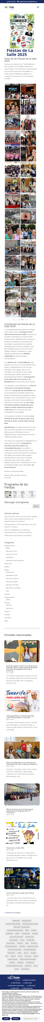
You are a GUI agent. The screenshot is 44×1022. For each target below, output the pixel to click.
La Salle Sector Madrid (29, 980)
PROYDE (9, 605)
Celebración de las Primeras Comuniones (18, 535)
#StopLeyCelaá (26, 921)
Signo (6, 621)
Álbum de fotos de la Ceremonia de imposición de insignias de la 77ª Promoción (19, 811)
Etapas (6, 570)
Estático (7, 567)
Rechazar (15, 1018)
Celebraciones (29, 937)
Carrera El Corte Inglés (16, 937)
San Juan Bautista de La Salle (14, 966)
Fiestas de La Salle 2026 (15, 848)
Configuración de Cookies (30, 1018)
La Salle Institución (27, 988)
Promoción (28, 956)
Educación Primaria (12, 585)
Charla (22, 940)
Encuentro (34, 943)
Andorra (33, 930)
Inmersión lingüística (30, 950)
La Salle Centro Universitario (16, 985)
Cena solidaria (13, 940)
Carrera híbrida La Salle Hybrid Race (20, 893)
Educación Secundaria (13, 588)
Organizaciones (9, 597)
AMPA (8, 600)
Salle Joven (9, 608)
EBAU (27, 943)
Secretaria (7, 618)
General (7, 594)
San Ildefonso (30, 962)
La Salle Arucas (27, 983)
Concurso (20, 943)
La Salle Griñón (14, 988)
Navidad (33, 953)
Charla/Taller (30, 940)
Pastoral (7, 603)
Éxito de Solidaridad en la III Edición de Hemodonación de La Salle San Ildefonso (21, 763)
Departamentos (9, 546)
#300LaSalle (16, 921)
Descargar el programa (16, 502)
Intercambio (11, 953)
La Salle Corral (31, 985)
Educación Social (11, 554)
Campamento (26, 933)
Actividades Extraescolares (15, 930)
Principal (7, 615)
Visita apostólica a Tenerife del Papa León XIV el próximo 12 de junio (20, 717)
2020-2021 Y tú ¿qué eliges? (22, 927)
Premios (7, 611)
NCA (7, 591)
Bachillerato (10, 572)
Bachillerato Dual (11, 575)
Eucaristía (22, 946)
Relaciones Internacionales (15, 560)
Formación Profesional (14, 950)
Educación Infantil (12, 582)
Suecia (35, 966)
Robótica (12, 962)
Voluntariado (25, 969)
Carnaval (34, 933)
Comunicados (11, 943)
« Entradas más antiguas (12, 913)
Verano (17, 969)
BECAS (17, 933)
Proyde (36, 956)
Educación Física (11, 551)
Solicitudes (28, 966)
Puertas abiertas (12, 959)
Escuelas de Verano (11, 946)
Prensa (20, 956)
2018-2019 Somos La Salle (30, 924)
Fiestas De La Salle (32, 946)
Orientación (10, 557)
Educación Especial (12, 578)
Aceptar (6, 1018)
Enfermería (8, 564)
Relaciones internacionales (28, 959)
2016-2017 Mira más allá (13, 924)
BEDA (8, 548)
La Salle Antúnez (16, 983)
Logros (19, 953)
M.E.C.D (26, 953)
